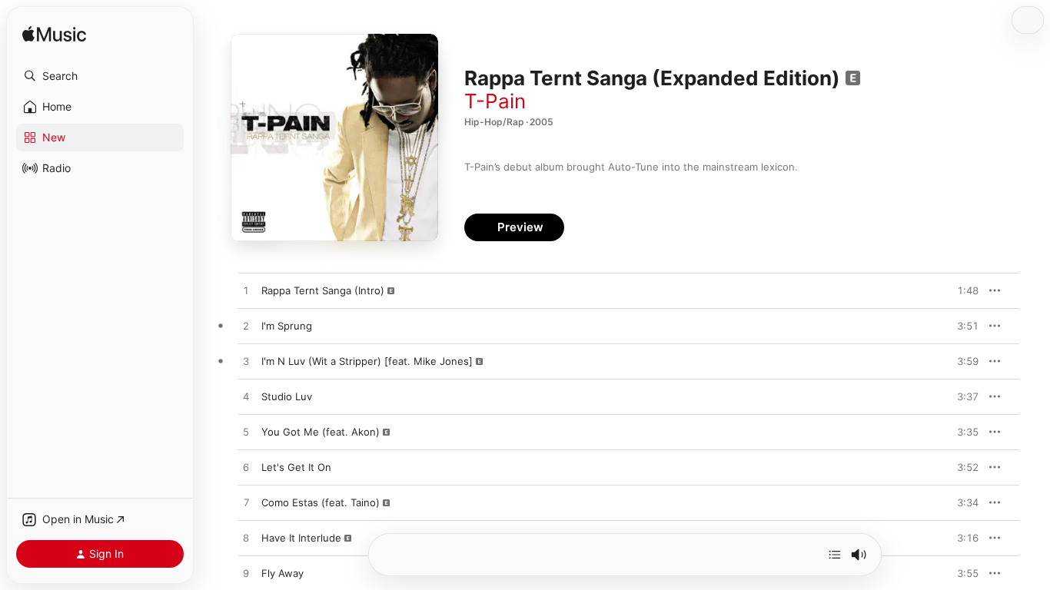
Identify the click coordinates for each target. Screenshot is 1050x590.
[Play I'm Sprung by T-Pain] (246, 326)
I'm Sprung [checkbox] (286, 326)
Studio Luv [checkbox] (286, 396)
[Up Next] (835, 554)
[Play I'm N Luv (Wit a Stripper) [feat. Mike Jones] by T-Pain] (246, 362)
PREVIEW (962, 290)
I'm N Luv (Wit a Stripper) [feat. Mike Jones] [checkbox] (367, 361)
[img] (54, 35)
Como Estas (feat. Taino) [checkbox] (320, 502)
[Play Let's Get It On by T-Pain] (246, 468)
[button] (100, 76)
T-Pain (495, 101)
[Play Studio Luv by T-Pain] (246, 397)
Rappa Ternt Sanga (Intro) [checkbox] (322, 290)
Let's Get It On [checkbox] (296, 467)
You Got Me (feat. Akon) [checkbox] (320, 432)
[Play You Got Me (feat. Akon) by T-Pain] (246, 432)
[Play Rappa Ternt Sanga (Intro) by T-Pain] (246, 291)
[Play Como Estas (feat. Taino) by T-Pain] (246, 503)
